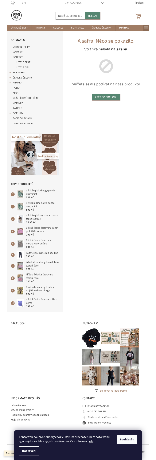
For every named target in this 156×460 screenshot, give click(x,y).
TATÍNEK (17, 108)
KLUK (15, 93)
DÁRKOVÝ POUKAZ (23, 123)
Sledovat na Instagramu (113, 391)
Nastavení (29, 451)
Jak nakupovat (74, 3)
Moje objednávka (20, 420)
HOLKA (16, 88)
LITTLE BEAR (24, 62)
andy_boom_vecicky (99, 423)
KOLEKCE (18, 57)
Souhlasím (127, 439)
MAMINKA (18, 103)
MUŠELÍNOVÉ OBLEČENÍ (25, 98)
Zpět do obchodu (106, 97)
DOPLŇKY (18, 113)
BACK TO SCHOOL (23, 118)
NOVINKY (17, 52)
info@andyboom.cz (99, 406)
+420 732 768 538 (97, 411)
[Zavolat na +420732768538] (16, 3)
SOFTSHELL (19, 73)
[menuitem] (19, 28)
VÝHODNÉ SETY (21, 47)
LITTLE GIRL (23, 67)
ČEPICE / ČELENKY (22, 78)
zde (91, 441)
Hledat (92, 15)
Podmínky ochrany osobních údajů (30, 415)
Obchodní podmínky (22, 410)
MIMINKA (17, 83)
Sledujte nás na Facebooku (103, 417)
